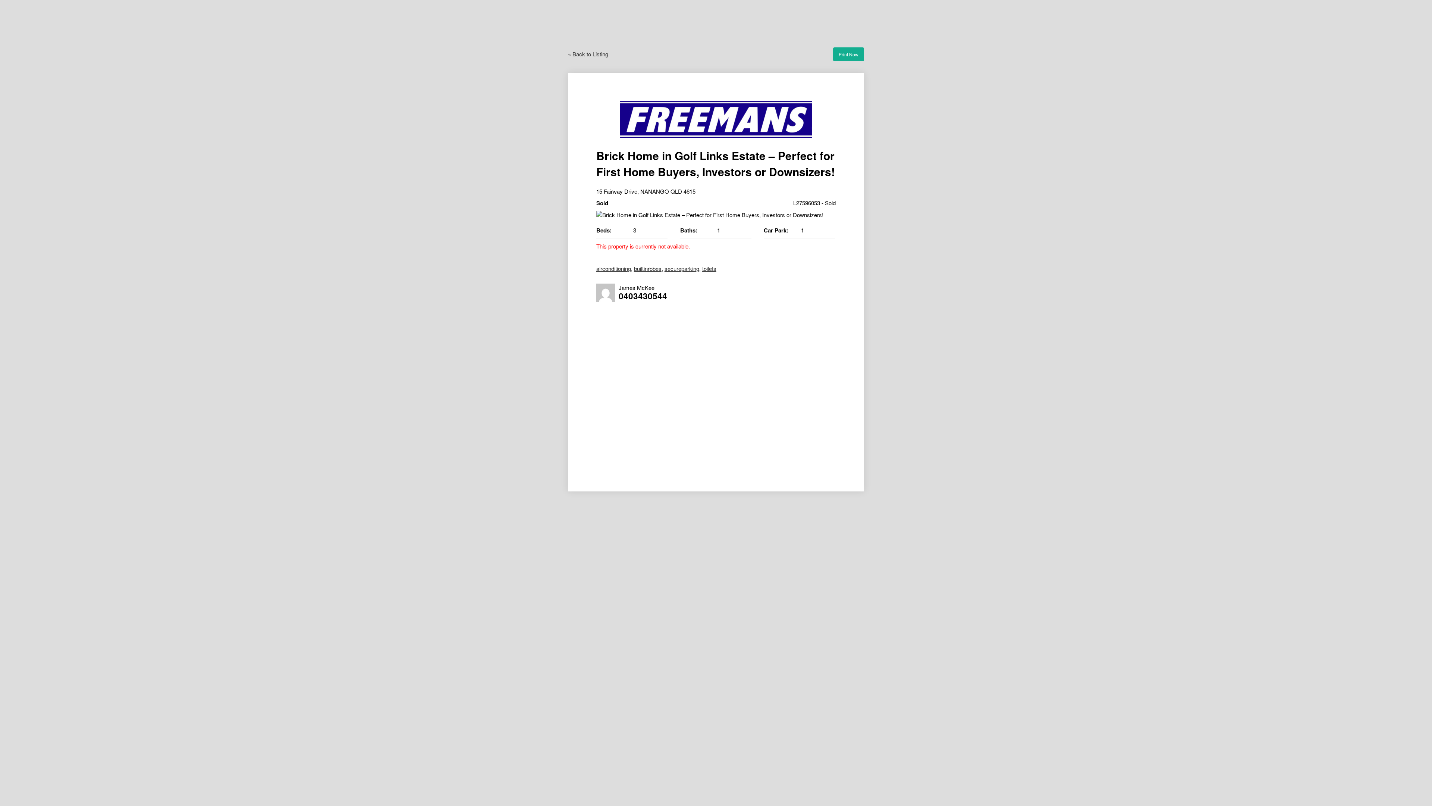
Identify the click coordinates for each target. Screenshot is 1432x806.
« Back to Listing (588, 54)
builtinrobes (648, 268)
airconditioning (613, 268)
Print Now (848, 54)
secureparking (682, 268)
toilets (709, 268)
